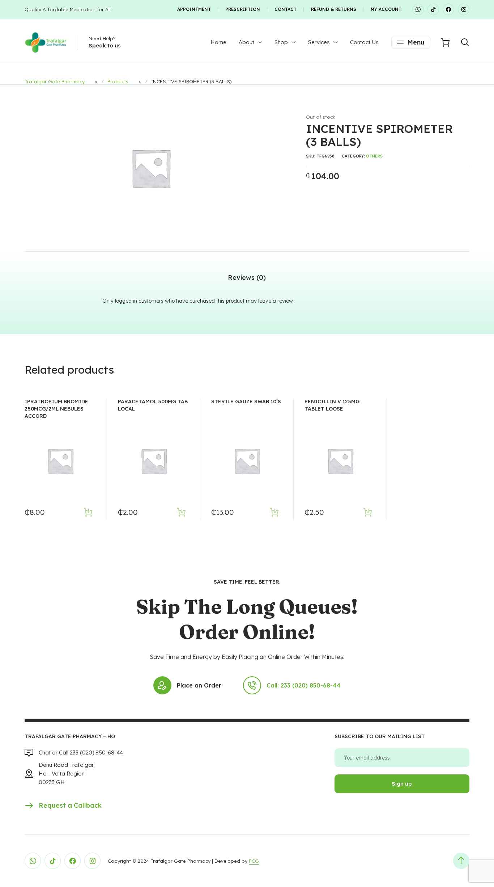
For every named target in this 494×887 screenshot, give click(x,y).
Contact (285, 9)
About (246, 42)
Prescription (242, 9)
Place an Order (199, 685)
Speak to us (105, 45)
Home (218, 42)
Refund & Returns (333, 9)
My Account (386, 9)
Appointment (194, 9)
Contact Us (364, 42)
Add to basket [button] (88, 512)
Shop (281, 42)
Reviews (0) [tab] (247, 277)
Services (319, 42)
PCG (254, 861)
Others (374, 156)
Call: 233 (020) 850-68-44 (304, 685)
